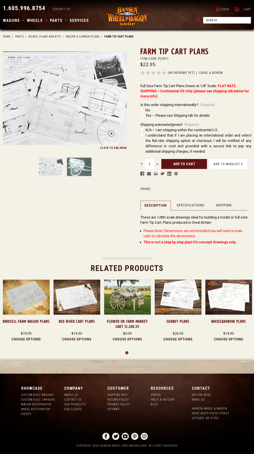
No (147, 110)
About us (71, 394)
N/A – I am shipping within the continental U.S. (181, 130)
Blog (154, 404)
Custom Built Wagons (37, 394)
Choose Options (26, 339)
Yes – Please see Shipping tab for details (177, 115)
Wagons (11, 20)
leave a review (211, 73)
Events (26, 413)
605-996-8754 (201, 394)
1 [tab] (127, 353)
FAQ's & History (163, 399)
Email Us (198, 399)
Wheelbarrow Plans (228, 321)
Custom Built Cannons (38, 399)
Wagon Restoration (36, 404)
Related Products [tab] (127, 268)
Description (155, 205)
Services (79, 20)
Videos (156, 394)
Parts (56, 20)
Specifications (190, 205)
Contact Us (61, 9)
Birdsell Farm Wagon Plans (26, 321)
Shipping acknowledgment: (169, 124)
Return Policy (118, 399)
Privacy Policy (119, 404)
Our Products (75, 404)
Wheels (35, 20)
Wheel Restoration (35, 409)
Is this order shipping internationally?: (177, 105)
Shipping (224, 205)
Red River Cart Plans (77, 321)
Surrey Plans (177, 321)
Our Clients (73, 409)
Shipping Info (118, 394)
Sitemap (114, 409)
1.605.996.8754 (24, 8)
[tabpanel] (26, 311)
